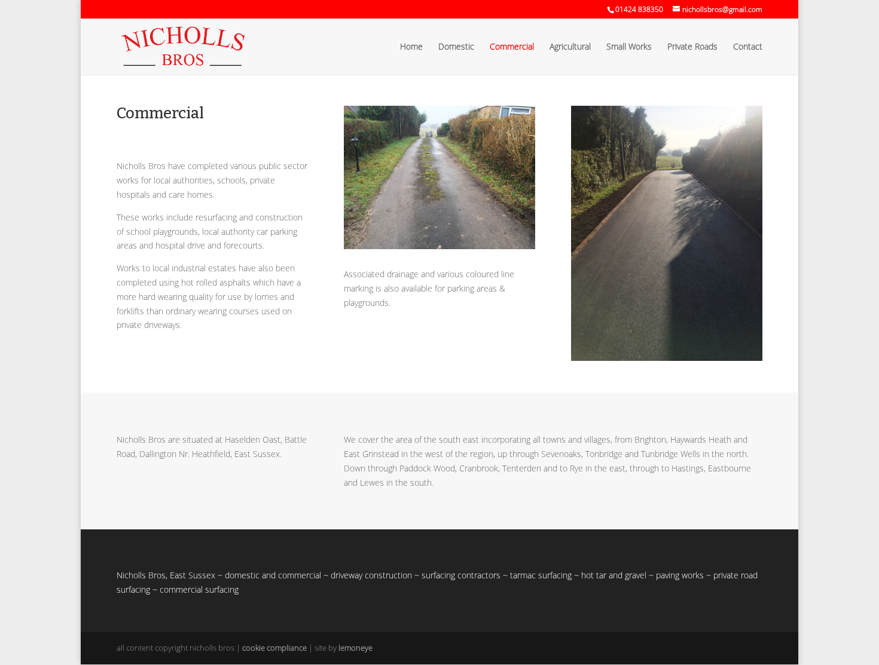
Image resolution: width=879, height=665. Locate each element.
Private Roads (692, 47)
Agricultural (570, 47)
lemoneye (355, 647)
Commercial (512, 47)
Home (411, 47)
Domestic (456, 47)
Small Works (629, 47)
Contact (747, 47)
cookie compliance (274, 647)
